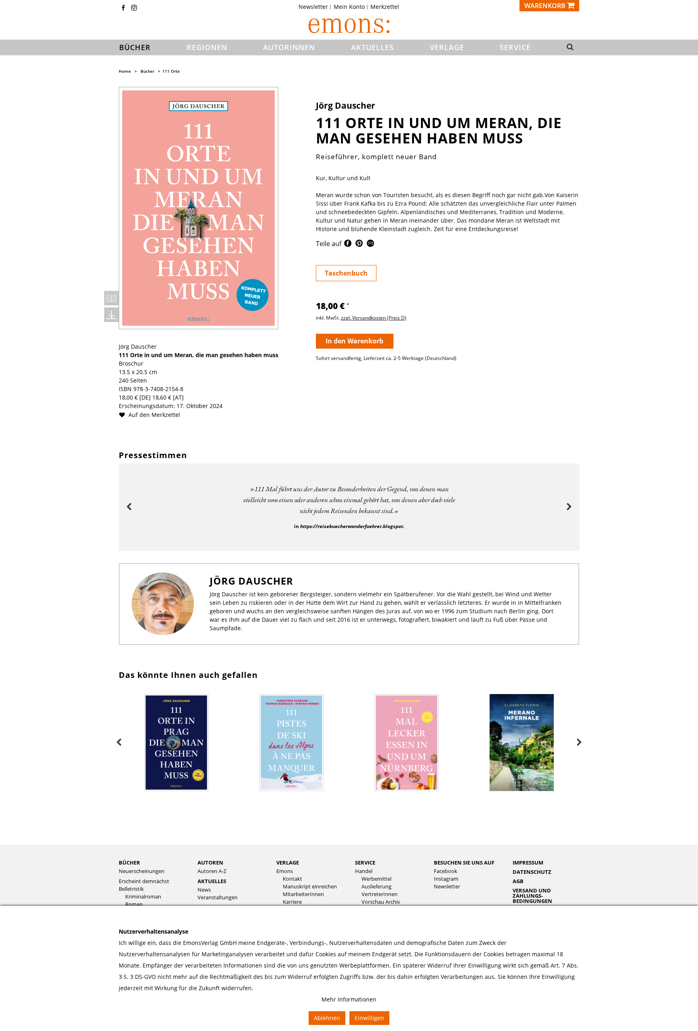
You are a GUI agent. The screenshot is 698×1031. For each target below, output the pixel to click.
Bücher (147, 71)
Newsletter (313, 7)
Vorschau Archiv (381, 902)
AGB (518, 881)
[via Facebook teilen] (348, 244)
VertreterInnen (379, 894)
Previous (129, 507)
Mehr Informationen (349, 999)
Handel (363, 871)
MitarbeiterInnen (303, 894)
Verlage (287, 862)
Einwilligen (369, 1018)
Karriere (292, 902)
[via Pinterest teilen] (359, 244)
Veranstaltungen (218, 897)
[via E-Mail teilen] (370, 244)
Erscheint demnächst (144, 881)
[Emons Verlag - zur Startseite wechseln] (349, 25)
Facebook (445, 871)
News (204, 890)
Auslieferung (376, 887)
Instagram (446, 879)
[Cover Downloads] (111, 314)
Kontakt (292, 879)
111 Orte (171, 71)
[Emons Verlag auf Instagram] (134, 8)
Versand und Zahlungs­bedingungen (532, 896)
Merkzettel (384, 7)
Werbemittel (376, 879)
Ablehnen (327, 1018)
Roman (134, 904)
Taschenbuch (346, 273)
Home (125, 71)
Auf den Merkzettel (153, 415)
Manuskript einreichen (310, 887)
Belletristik (131, 889)
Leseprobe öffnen (111, 298)
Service (365, 862)
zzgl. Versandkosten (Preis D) (373, 317)
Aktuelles (212, 881)
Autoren (210, 862)
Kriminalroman (143, 897)
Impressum (528, 862)
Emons (284, 871)
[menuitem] (316, 7)
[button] (567, 47)
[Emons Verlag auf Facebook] (123, 8)
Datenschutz (532, 871)
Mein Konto (349, 7)
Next (569, 507)
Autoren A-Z (212, 871)
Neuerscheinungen (141, 871)
